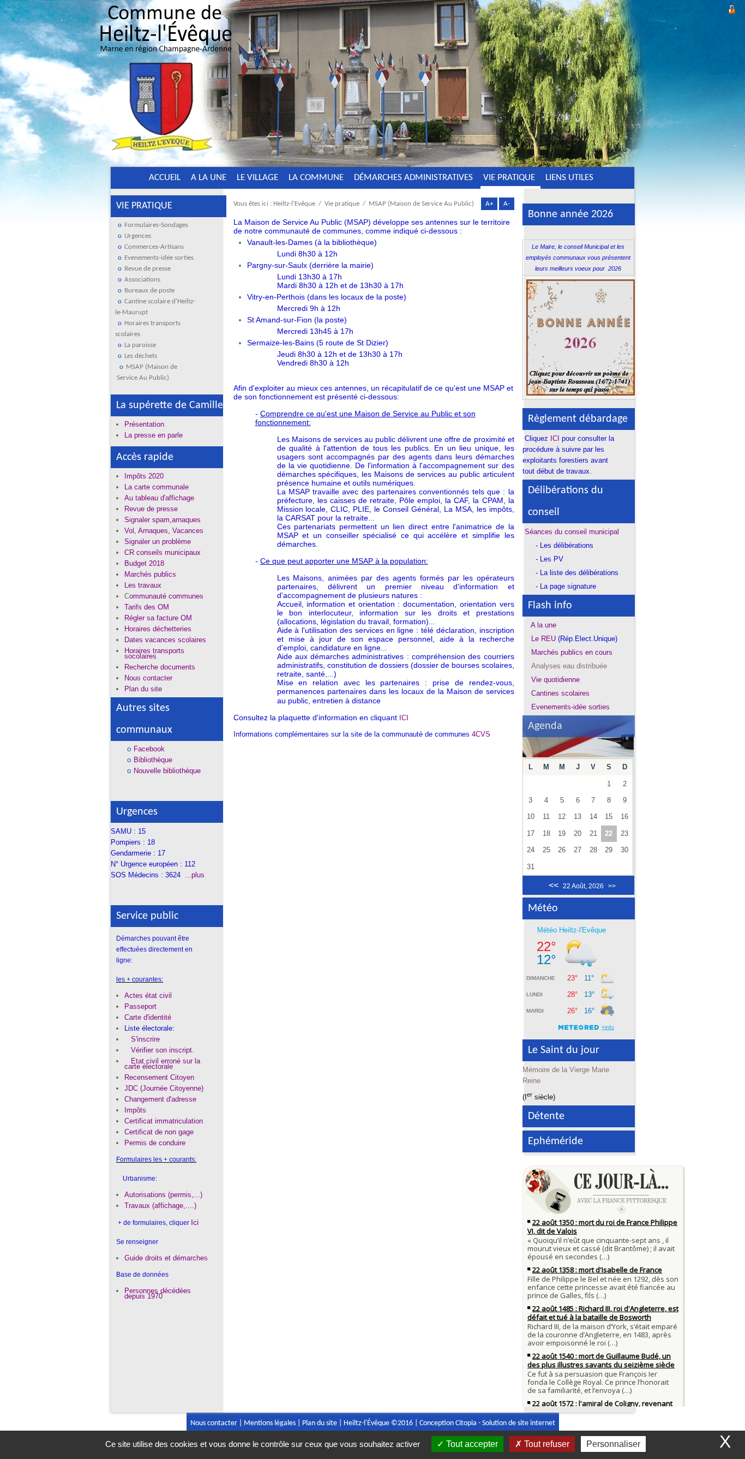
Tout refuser (545, 1444)
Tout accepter (471, 1444)
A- (506, 203)
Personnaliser (613, 1444)
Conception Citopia (448, 1423)
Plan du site (319, 1423)
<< (553, 885)
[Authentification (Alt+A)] (732, 8)
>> (612, 886)
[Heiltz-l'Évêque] (166, 81)
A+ (489, 203)
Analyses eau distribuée (569, 666)
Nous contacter (213, 1423)
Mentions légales (270, 1423)
